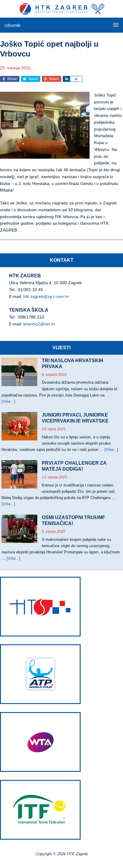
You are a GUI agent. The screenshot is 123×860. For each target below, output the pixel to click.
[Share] (66, 79)
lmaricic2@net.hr (39, 324)
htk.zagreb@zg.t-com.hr (46, 296)
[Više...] (8, 401)
